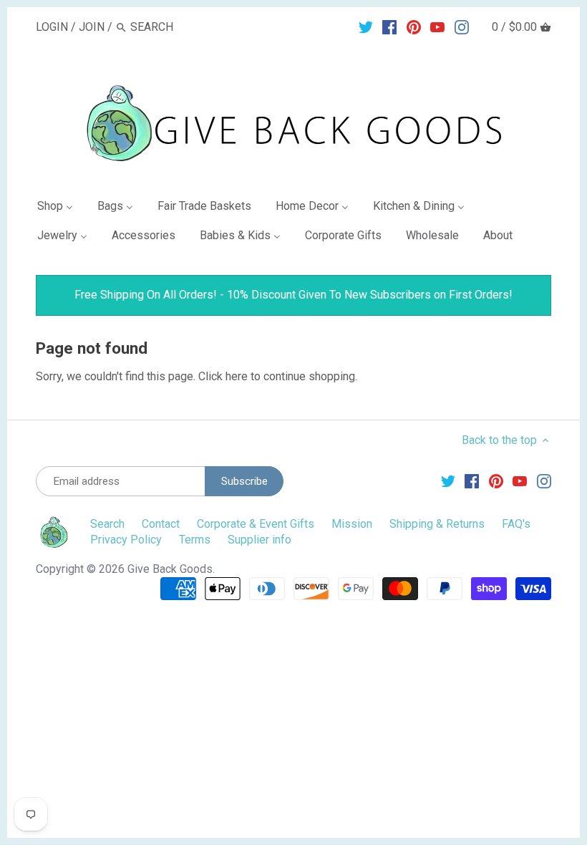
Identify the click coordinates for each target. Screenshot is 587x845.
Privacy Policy (126, 539)
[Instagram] (462, 26)
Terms (194, 539)
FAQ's (516, 524)
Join (92, 27)
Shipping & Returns (437, 524)
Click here (223, 376)
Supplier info (259, 539)
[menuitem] (61, 208)
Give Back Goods (170, 569)
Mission (351, 524)
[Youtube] (437, 26)
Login (52, 27)
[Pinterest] (414, 26)
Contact (161, 524)
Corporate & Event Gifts (255, 524)
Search (107, 524)
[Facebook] (389, 26)
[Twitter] (366, 26)
